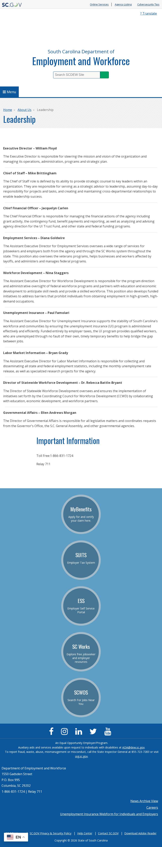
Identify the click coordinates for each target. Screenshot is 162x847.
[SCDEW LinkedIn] (79, 733)
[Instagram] (65, 733)
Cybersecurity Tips (148, 4)
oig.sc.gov (81, 756)
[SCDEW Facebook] (52, 733)
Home (7, 110)
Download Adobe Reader (140, 833)
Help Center (84, 833)
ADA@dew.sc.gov (133, 747)
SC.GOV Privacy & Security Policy (50, 833)
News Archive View (144, 801)
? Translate (148, 13)
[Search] (104, 74)
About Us (24, 110)
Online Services (99, 4)
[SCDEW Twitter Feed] (94, 733)
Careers (152, 807)
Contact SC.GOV (108, 833)
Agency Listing (123, 4)
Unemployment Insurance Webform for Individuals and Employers (109, 814)
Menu (11, 91)
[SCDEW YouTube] (108, 733)
